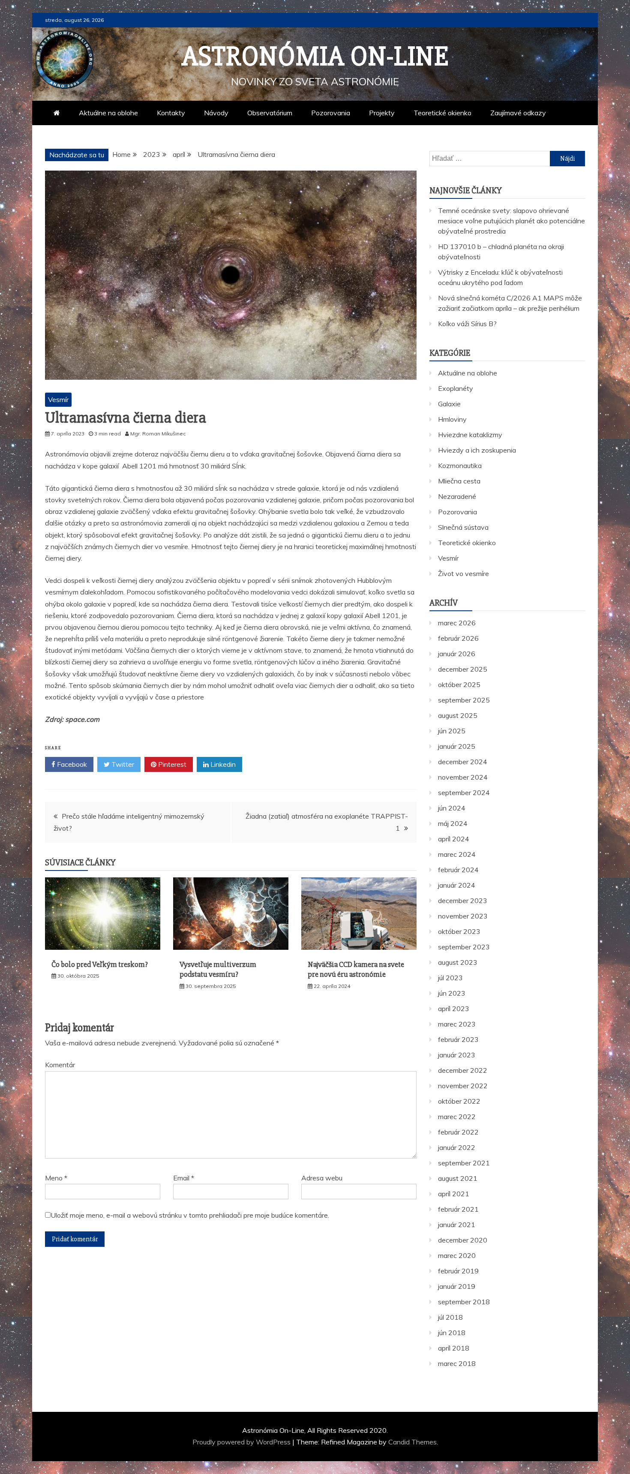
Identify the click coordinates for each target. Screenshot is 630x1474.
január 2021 (456, 1224)
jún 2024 (451, 808)
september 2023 (464, 947)
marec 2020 (457, 1255)
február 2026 (458, 638)
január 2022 (456, 1147)
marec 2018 (457, 1363)
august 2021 (457, 1178)
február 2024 (458, 869)
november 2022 (463, 1085)
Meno (56, 1178)
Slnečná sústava (463, 527)
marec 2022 (457, 1116)
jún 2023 (451, 993)
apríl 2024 (453, 839)
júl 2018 (450, 1317)
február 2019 (458, 1271)
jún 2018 (451, 1332)
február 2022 (458, 1132)
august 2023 (457, 962)
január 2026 (456, 653)
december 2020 (462, 1240)
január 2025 (456, 746)
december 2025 (462, 669)
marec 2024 (457, 854)
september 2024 (464, 792)
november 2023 (463, 916)
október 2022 (459, 1101)
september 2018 (464, 1301)
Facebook (71, 764)
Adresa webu (321, 1178)
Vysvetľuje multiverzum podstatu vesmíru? (218, 969)
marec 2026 (457, 622)
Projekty (382, 112)
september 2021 (464, 1163)
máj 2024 (453, 823)
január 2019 (456, 1286)
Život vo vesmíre (463, 573)
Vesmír (58, 399)
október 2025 (459, 684)
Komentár (60, 1064)
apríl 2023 (453, 1008)
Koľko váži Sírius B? (467, 323)
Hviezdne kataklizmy (470, 434)
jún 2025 (451, 730)
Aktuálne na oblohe (108, 112)
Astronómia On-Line (315, 56)
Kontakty (171, 112)
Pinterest (171, 764)
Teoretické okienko (442, 112)
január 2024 (456, 885)
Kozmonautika (460, 465)
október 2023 (459, 931)
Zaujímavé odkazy (518, 112)
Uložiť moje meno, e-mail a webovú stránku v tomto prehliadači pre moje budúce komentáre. (190, 1215)
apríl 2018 (453, 1348)
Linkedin (222, 764)
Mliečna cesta (459, 481)
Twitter (122, 764)
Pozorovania (330, 112)
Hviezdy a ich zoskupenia (477, 450)
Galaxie (449, 403)
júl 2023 (450, 977)
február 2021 (458, 1209)
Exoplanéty (455, 388)
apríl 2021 (453, 1193)
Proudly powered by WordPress (242, 1442)
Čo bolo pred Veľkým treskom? (99, 964)
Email (183, 1178)
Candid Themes (412, 1442)
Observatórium (269, 112)
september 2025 (464, 700)
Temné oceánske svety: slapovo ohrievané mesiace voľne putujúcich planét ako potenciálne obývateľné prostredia (511, 220)
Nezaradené (457, 496)
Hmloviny (452, 419)
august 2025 (457, 715)
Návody (216, 112)
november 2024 (463, 777)
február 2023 (458, 1039)
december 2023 (462, 900)
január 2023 (456, 1055)
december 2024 (462, 761)
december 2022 (462, 1070)
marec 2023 (457, 1024)
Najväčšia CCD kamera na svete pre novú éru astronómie (356, 969)
